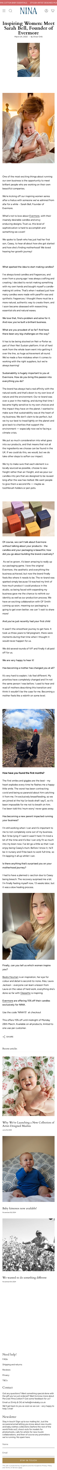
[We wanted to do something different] (28, 1244)
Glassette (25, 993)
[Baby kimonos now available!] (28, 1169)
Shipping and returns (12, 1364)
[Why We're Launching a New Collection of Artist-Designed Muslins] (28, 1086)
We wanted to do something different (24, 1278)
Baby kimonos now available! (19, 1208)
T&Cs (5, 1380)
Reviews (6, 1369)
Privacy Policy (47, 1466)
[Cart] (53, 11)
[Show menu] (4, 11)
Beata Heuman (10, 977)
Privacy (5, 1375)
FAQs (5, 1359)
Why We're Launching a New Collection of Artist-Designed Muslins (28, 1124)
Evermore (34, 215)
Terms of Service (12, 1468)
